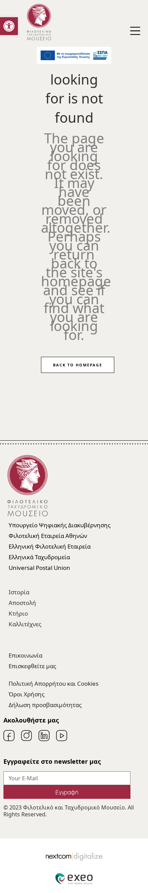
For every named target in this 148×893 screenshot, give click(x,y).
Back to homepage (77, 364)
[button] (9, 26)
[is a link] (39, 31)
